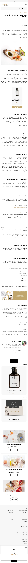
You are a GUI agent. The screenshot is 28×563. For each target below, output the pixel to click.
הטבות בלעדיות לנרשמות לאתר (21, 532)
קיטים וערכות (24, 515)
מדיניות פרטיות (24, 541)
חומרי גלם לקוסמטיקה (23, 510)
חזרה (13, 361)
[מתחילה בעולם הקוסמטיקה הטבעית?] (14, 486)
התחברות (25, 523)
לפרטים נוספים (14, 450)
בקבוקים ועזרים (24, 512)
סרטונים (12, 517)
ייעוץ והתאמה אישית (23, 519)
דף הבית (25, 12)
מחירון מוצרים (24, 530)
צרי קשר (12, 519)
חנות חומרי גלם (11, 352)
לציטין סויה (21, 212)
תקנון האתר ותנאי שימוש (23, 536)
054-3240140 (24, 524)
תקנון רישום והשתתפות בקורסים (21, 537)
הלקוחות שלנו (11, 512)
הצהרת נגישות (24, 539)
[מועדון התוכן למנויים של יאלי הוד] (14, 300)
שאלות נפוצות (24, 534)
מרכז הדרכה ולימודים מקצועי (22, 517)
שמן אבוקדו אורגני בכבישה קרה (20, 207)
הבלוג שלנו (21, 12)
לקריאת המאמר (14, 499)
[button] (12, 392)
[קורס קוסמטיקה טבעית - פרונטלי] (14, 436)
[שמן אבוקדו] (17, 109)
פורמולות (12, 515)
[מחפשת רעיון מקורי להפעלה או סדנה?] (14, 461)
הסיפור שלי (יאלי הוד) (10, 510)
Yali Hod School (18, 352)
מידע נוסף (25, 543)
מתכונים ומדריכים (24, 514)
